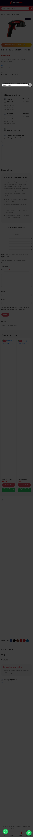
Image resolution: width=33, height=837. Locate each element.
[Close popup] (30, 85)
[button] (5, 831)
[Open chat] (29, 833)
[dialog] (16, 85)
